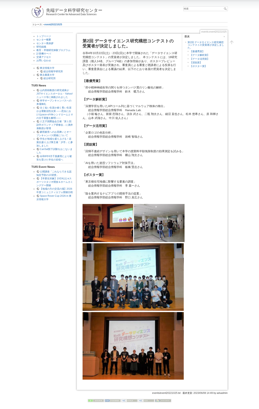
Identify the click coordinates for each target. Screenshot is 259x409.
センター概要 (43, 39)
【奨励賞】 (196, 62)
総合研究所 (50, 78)
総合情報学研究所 (53, 71)
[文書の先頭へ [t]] (231, 42)
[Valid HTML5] (129, 400)
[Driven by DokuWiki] (163, 400)
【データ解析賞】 (199, 55)
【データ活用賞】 (199, 58)
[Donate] (96, 400)
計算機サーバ (43, 53)
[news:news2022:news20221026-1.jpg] (108, 222)
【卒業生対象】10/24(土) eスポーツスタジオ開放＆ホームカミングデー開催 (54, 182)
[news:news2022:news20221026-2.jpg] (159, 222)
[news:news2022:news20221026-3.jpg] (133, 276)
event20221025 (53, 24)
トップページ (43, 36)
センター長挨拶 (44, 43)
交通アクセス (43, 57)
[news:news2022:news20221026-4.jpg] (133, 345)
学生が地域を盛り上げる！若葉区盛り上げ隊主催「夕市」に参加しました (54, 142)
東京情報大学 (47, 68)
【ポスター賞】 (198, 66)
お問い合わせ (43, 60)
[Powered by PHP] (113, 400)
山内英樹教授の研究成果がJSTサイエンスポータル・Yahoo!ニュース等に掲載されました (54, 94)
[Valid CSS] (146, 400)
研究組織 (41, 46)
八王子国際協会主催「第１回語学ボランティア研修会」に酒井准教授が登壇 (54, 125)
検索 (226, 8)
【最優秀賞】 (197, 51)
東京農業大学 (47, 74)
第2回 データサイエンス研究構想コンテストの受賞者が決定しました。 (206, 45)
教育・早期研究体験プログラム (53, 50)
